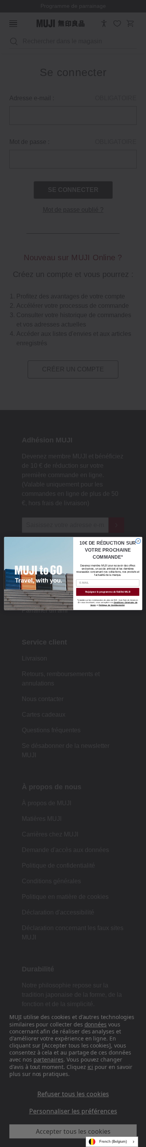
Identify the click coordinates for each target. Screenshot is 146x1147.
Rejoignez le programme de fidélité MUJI (107, 591)
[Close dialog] (138, 540)
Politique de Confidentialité (111, 605)
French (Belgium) (113, 1141)
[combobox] (112, 1141)
